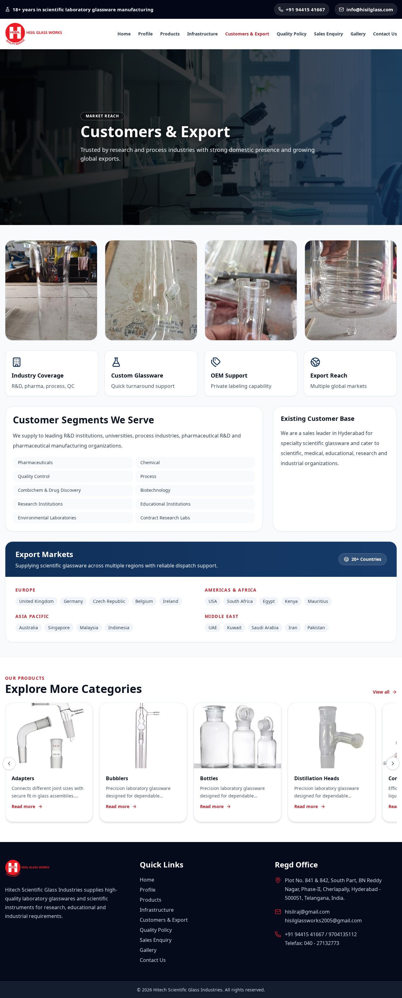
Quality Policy (292, 34)
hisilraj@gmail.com (307, 911)
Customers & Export (247, 34)
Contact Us (385, 34)
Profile (145, 34)
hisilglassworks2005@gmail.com (323, 920)
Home (124, 34)
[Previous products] (9, 763)
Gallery (358, 34)
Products (170, 34)
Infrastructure (202, 34)
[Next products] (392, 763)
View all (381, 692)
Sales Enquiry (328, 34)
